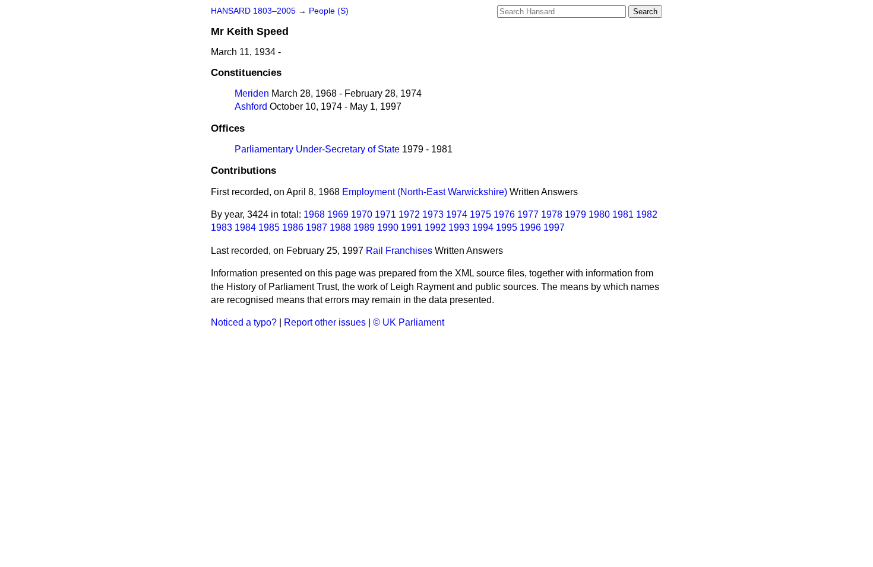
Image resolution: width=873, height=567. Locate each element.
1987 (316, 227)
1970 (361, 214)
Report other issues (325, 322)
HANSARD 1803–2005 (253, 11)
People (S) (329, 11)
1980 (599, 214)
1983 (221, 227)
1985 (269, 227)
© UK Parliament (408, 322)
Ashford (251, 106)
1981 (623, 214)
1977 (528, 214)
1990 (387, 227)
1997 (554, 227)
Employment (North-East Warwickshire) (424, 192)
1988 (340, 227)
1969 (338, 214)
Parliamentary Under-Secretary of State (317, 149)
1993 (459, 227)
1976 (504, 214)
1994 (483, 227)
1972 (409, 214)
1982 (646, 214)
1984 (245, 227)
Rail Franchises (399, 251)
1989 (364, 227)
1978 (551, 214)
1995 (506, 227)
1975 (480, 214)
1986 (292, 227)
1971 (385, 214)
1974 (456, 214)
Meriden (252, 93)
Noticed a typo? (244, 322)
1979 (575, 214)
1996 (530, 227)
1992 (435, 227)
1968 (314, 214)
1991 (411, 227)
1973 (433, 214)
